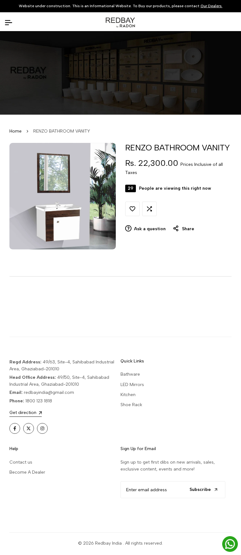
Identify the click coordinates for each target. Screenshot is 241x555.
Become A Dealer (27, 472)
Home (15, 131)
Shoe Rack (131, 404)
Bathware (130, 374)
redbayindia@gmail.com (49, 392)
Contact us (20, 462)
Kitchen (128, 394)
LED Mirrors (132, 384)
